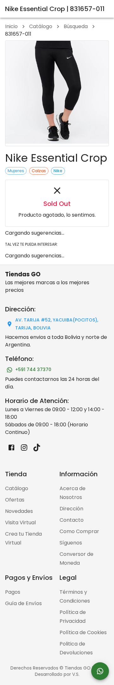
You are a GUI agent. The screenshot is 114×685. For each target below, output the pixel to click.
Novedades (19, 511)
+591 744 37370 (33, 369)
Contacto (72, 520)
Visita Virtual (20, 522)
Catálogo (40, 26)
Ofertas (14, 499)
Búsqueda (76, 26)
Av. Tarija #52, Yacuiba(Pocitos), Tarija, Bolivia (56, 324)
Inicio (11, 26)
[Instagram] (24, 447)
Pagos (12, 592)
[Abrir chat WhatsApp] (100, 671)
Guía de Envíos (23, 603)
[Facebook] (11, 447)
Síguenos (71, 542)
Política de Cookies (83, 632)
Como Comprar (79, 531)
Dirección (71, 508)
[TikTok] (36, 447)
